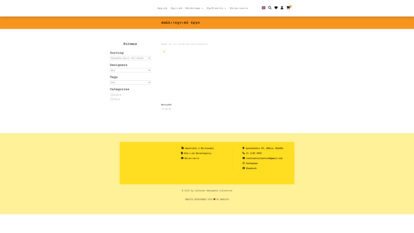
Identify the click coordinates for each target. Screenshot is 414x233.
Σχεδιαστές (215, 8)
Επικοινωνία (239, 8)
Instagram (251, 163)
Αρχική (162, 8)
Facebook (251, 168)
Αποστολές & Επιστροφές (199, 148)
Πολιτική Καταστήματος (197, 153)
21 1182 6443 (254, 153)
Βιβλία (117, 94)
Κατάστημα (193, 8)
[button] (164, 51)
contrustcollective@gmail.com (264, 158)
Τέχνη (117, 99)
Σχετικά (176, 8)
